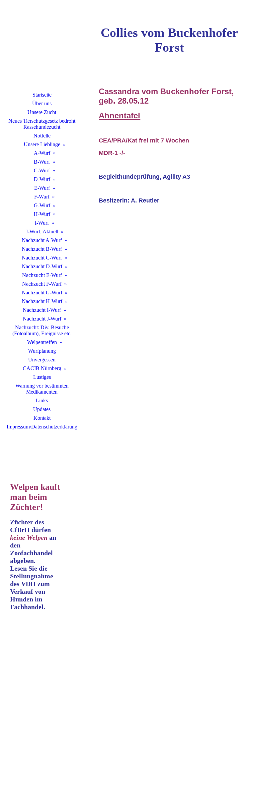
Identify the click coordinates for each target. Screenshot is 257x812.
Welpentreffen (42, 342)
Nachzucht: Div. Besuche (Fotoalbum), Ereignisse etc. (42, 330)
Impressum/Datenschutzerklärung (42, 426)
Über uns (42, 103)
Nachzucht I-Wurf (42, 310)
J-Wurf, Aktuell (42, 231)
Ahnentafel (119, 115)
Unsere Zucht (41, 112)
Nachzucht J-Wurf (42, 319)
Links (42, 400)
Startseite (42, 95)
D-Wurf (42, 179)
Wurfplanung (42, 351)
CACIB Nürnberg (42, 368)
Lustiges (42, 377)
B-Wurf (42, 162)
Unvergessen (42, 359)
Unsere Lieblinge (42, 144)
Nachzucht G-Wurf (42, 292)
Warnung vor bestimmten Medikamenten (42, 389)
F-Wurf (42, 196)
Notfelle (42, 135)
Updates (42, 409)
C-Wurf (42, 170)
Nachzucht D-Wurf (42, 266)
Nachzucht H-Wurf (42, 301)
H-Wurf (42, 214)
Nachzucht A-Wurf (42, 240)
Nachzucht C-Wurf (42, 257)
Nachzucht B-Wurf (42, 249)
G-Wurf (42, 205)
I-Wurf (42, 223)
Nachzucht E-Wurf (42, 275)
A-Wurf (42, 153)
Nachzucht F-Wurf (42, 284)
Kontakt (42, 418)
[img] (42, 48)
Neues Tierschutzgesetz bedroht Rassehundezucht (41, 124)
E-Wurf (42, 188)
